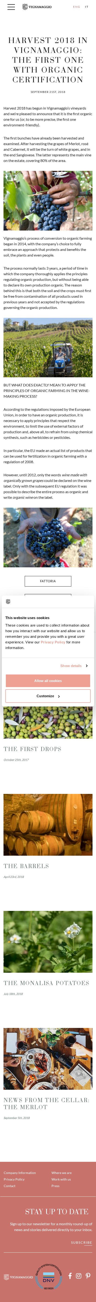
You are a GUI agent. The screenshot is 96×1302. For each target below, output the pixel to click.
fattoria (48, 581)
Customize (45, 696)
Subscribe (81, 1242)
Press (55, 1186)
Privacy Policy (53, 642)
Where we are (61, 1173)
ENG (76, 6)
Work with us (61, 1179)
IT (87, 6)
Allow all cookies (48, 680)
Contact (9, 1186)
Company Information (20, 1173)
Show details (71, 666)
